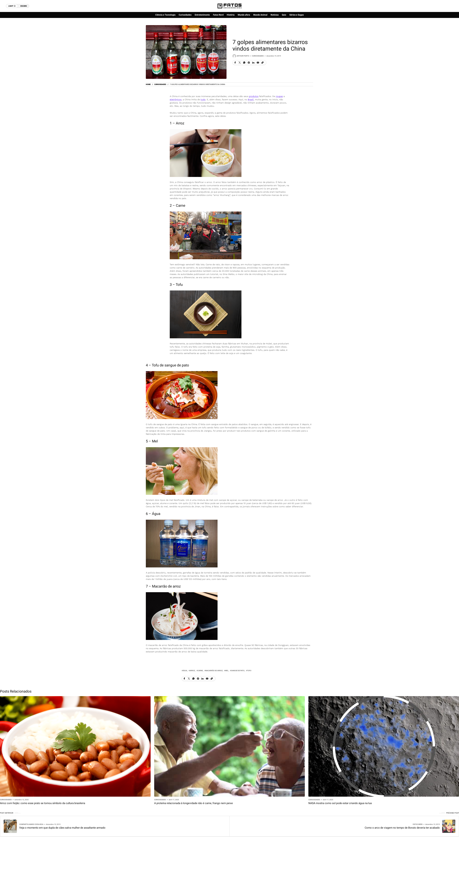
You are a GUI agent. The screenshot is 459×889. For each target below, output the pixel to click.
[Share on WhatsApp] (244, 62)
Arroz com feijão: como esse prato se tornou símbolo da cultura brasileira (42, 803)
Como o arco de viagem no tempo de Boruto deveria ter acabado (402, 828)
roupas (279, 96)
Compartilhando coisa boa (31, 824)
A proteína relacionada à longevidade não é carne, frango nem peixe (193, 803)
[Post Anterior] (10, 826)
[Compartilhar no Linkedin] (253, 62)
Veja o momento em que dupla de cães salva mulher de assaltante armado (62, 828)
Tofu (249, 670)
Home (148, 84)
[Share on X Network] (239, 62)
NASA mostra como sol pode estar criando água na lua (340, 803)
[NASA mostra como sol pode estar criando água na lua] (383, 746)
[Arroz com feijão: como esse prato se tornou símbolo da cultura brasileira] (75, 746)
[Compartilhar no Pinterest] (248, 62)
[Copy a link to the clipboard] (262, 62)
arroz (192, 670)
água (185, 670)
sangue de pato (237, 670)
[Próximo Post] (448, 826)
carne (200, 670)
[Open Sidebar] (449, 27)
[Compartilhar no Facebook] (235, 62)
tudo (203, 99)
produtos (253, 96)
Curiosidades (258, 56)
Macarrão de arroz (214, 670)
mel (226, 670)
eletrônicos (175, 99)
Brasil (251, 99)
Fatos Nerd (418, 824)
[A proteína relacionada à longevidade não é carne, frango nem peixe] (229, 746)
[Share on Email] (258, 62)
